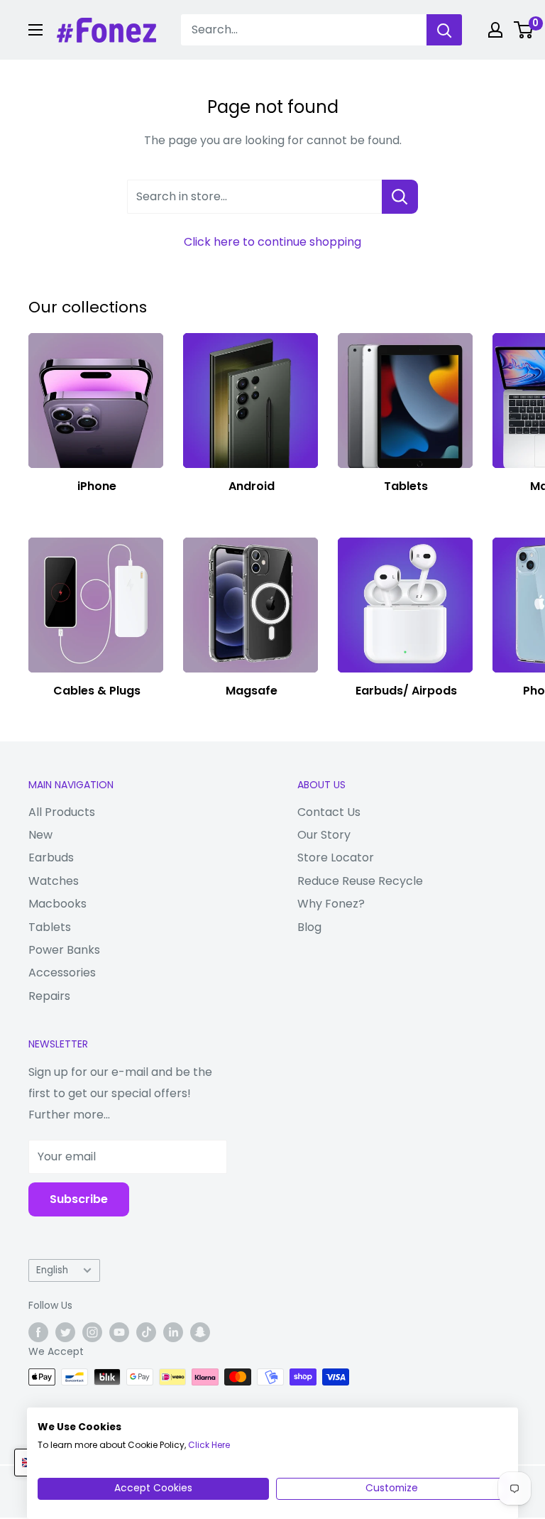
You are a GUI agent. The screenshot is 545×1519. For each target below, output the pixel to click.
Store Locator (335, 857)
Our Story (324, 835)
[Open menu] (35, 30)
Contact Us (328, 812)
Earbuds (51, 857)
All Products (61, 812)
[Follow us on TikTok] (146, 1332)
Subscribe (79, 1199)
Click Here (209, 1445)
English (52, 1270)
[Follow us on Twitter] (65, 1332)
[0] (524, 29)
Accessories (62, 972)
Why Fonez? (331, 903)
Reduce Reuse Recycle (360, 881)
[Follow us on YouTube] (119, 1332)
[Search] (444, 29)
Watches (53, 881)
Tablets (49, 927)
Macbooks (57, 903)
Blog (309, 927)
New (40, 835)
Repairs (49, 996)
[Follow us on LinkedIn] (173, 1332)
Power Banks (64, 950)
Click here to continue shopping (272, 242)
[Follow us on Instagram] (92, 1332)
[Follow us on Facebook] (38, 1332)
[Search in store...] (400, 197)
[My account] (495, 30)
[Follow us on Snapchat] (200, 1332)
